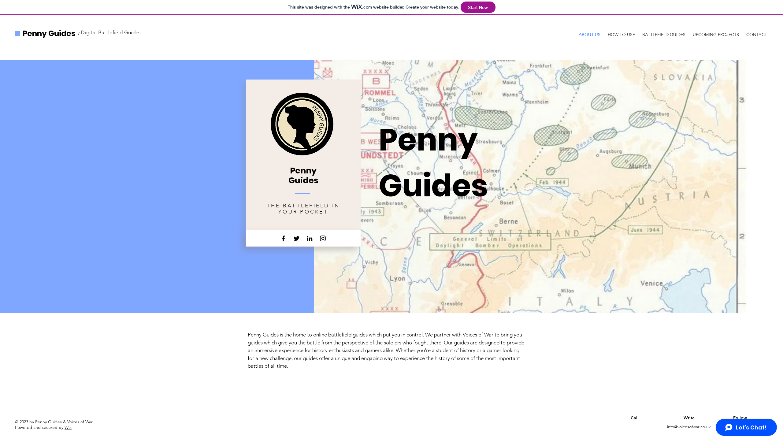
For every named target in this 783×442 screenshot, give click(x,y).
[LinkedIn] (310, 238)
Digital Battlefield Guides (111, 32)
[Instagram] (323, 238)
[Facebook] (283, 238)
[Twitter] (296, 238)
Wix (68, 427)
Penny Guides (49, 33)
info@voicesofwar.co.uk (689, 426)
